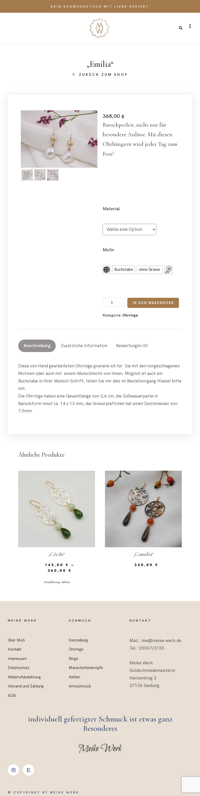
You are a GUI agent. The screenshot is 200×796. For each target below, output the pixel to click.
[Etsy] (28, 769)
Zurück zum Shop (102, 74)
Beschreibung (37, 345)
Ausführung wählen (57, 582)
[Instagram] (13, 769)
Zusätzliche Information (84, 345)
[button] (190, 26)
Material (111, 209)
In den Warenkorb (153, 303)
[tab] (37, 346)
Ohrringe (130, 315)
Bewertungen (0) (132, 345)
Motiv (108, 250)
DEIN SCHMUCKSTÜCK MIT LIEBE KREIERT (100, 7)
